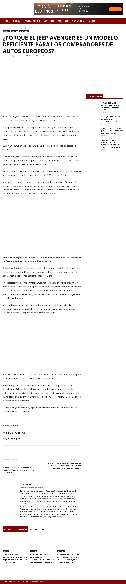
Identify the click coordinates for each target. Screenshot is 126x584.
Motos (5, 551)
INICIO (7, 21)
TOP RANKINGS (78, 21)
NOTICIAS (17, 21)
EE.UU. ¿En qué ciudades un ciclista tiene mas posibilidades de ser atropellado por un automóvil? (63, 466)
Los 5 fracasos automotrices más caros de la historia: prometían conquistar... (112, 143)
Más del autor (37, 529)
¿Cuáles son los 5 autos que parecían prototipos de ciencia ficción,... (112, 131)
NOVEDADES (49, 21)
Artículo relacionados (15, 529)
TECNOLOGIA (63, 21)
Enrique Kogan (11, 56)
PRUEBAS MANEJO (32, 21)
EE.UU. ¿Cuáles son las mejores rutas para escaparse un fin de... (110, 119)
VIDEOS (92, 21)
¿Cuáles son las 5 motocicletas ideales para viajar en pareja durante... (110, 106)
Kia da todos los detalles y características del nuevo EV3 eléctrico (18, 470)
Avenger (12, 28)
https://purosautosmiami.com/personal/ (31, 487)
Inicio (4, 28)
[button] (120, 21)
